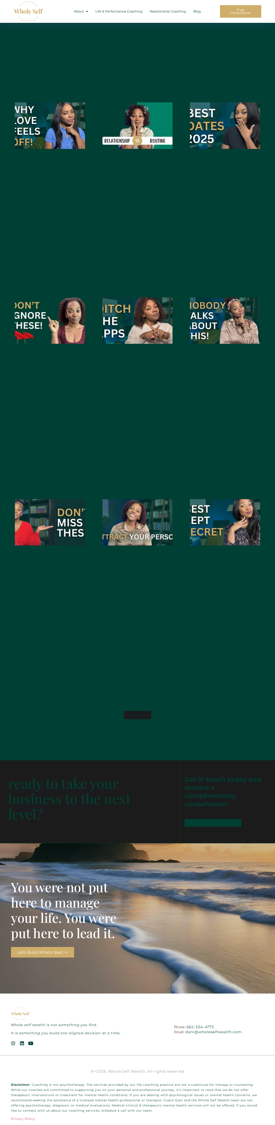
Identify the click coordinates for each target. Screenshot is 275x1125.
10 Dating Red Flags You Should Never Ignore (43, 360)
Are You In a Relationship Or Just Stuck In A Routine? (128, 169)
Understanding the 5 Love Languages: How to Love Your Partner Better (43, 173)
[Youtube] (31, 1043)
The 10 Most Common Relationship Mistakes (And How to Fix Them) (44, 570)
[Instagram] (13, 1043)
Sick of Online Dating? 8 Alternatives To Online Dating (127, 364)
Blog (197, 11)
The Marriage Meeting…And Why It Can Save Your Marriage (217, 566)
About (79, 11)
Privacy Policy (23, 1119)
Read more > (30, 277)
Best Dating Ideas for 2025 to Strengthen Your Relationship (220, 169)
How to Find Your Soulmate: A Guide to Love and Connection (221, 364)
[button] (137, 715)
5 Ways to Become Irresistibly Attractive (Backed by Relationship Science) (133, 570)
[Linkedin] (22, 1043)
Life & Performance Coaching (118, 11)
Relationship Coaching (168, 11)
